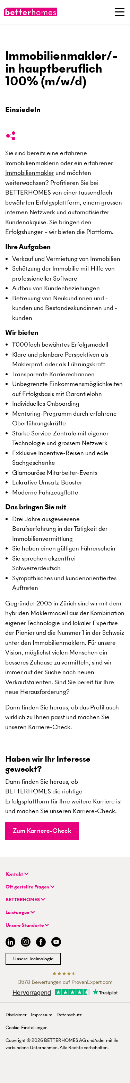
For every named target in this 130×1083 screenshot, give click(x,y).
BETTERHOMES (23, 899)
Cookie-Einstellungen (26, 1027)
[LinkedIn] (9, 943)
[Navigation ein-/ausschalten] (119, 12)
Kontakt (15, 874)
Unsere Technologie (33, 958)
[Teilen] (10, 137)
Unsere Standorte (25, 925)
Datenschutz (69, 1014)
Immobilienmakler (29, 172)
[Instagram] (25, 943)
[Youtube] (56, 943)
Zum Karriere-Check (42, 830)
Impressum (41, 1014)
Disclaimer (16, 1014)
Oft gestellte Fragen (28, 887)
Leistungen (18, 912)
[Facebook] (41, 943)
